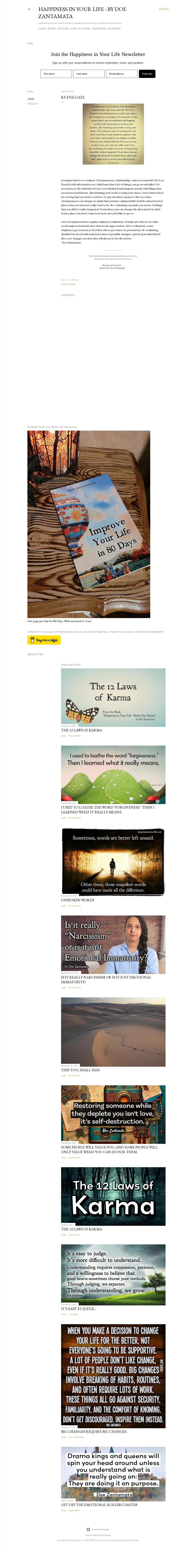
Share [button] (30, 91)
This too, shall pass (80, 1070)
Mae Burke (106, 1535)
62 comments (74, 818)
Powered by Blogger (100, 1529)
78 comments (74, 736)
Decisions (32, 103)
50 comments (74, 987)
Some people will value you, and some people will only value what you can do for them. (109, 1149)
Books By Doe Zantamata (112, 268)
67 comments (74, 906)
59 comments (74, 1075)
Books (51, 28)
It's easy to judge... (79, 1308)
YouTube (62, 28)
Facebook (114, 28)
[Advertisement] (113, 396)
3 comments (74, 1510)
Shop (73, 28)
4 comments (74, 1157)
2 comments (74, 1235)
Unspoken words (77, 900)
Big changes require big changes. (94, 1431)
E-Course (84, 28)
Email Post (73, 280)
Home (42, 28)
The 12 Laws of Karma (81, 730)
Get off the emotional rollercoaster (99, 1504)
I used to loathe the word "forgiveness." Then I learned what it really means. (107, 809)
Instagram (99, 28)
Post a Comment (76, 1437)
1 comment (73, 1314)
